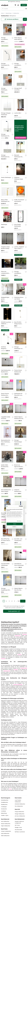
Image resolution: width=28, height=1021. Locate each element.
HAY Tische (17, 825)
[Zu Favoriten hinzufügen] (13, 38)
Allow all (14, 523)
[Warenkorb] (15, 5)
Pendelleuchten (4, 802)
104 (18, 601)
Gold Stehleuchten (5, 833)
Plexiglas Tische (18, 827)
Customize (14, 526)
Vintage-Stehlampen (17, 684)
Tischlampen (4, 806)
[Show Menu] (26, 8)
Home (2, 13)
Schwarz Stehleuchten (6, 831)
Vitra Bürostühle (18, 829)
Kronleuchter (4, 809)
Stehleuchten (16, 13)
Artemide (3, 658)
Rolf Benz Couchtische (20, 831)
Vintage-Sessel (7, 670)
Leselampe (3, 811)
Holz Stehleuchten (5, 821)
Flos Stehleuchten (19, 806)
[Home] (7, 5)
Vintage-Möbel (23, 668)
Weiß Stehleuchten (5, 835)
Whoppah (24, 634)
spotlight (16, 669)
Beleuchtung (8, 13)
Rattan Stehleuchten (5, 823)
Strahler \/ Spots (4, 815)
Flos (10, 789)
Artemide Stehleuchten (20, 804)
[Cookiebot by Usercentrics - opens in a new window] (19, 506)
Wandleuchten (4, 804)
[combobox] (13, 8)
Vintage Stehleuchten (19, 813)
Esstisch (19, 654)
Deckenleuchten (4, 800)
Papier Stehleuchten (5, 825)
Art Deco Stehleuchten (20, 816)
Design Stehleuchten (19, 811)
